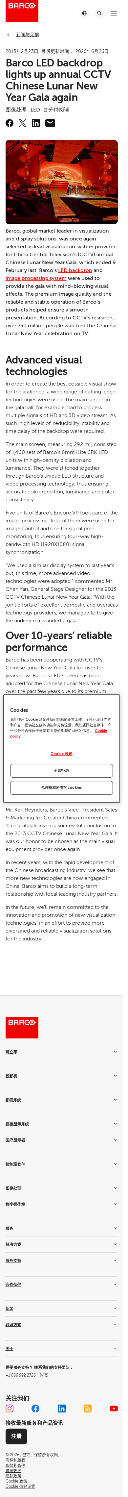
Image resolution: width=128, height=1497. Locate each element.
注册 (16, 1436)
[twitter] (23, 123)
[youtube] (114, 1408)
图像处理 (13, 1188)
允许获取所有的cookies (61, 788)
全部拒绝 (61, 770)
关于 (9, 1348)
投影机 (11, 1076)
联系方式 (13, 1324)
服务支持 (13, 1260)
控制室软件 (15, 1164)
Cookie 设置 (62, 754)
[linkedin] (36, 123)
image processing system (36, 278)
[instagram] (9, 1408)
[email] (50, 123)
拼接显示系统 (17, 1124)
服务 (9, 1228)
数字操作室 (15, 1204)
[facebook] (9, 123)
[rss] (88, 1408)
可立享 (11, 1052)
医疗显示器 (15, 1140)
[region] (61, 748)
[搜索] (99, 13)
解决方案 (13, 1244)
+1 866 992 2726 (27, 1375)
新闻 (9, 1308)
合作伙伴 (13, 1284)
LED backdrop (75, 270)
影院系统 (13, 1100)
